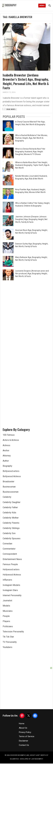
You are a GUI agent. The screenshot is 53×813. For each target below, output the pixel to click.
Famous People (10, 564)
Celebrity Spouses (11, 538)
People (6, 616)
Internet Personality (12, 595)
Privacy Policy (25, 732)
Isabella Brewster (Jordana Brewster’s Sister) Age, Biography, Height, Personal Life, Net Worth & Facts (26, 81)
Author (6, 460)
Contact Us (24, 745)
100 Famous (9, 435)
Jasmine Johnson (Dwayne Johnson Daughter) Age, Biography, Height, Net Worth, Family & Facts (31, 219)
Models (6, 605)
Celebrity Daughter (11, 502)
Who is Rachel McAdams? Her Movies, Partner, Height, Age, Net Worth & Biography (31, 138)
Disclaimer (23, 741)
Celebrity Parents (11, 523)
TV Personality (10, 642)
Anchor (6, 450)
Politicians (8, 626)
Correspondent (10, 554)
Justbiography (37, 759)
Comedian (7, 543)
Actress (6, 445)
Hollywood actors (11, 569)
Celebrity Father (10, 507)
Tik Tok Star (8, 636)
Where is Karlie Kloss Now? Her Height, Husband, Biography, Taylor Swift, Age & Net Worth (32, 165)
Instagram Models (11, 585)
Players (6, 621)
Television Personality (13, 631)
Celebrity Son (9, 533)
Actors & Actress (11, 440)
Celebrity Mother (11, 517)
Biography (7, 466)
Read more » (11, 109)
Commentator (9, 548)
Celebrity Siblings (11, 528)
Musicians (8, 611)
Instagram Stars (10, 590)
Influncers (7, 580)
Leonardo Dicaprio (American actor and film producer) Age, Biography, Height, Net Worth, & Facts (32, 273)
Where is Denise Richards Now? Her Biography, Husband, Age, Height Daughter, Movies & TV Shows (30, 151)
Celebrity (7, 497)
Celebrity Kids (9, 512)
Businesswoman (10, 492)
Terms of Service (26, 736)
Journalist (7, 600)
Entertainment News (12, 559)
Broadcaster (8, 481)
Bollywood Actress (12, 476)
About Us (23, 728)
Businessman (9, 486)
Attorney (7, 455)
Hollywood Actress (12, 574)
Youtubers (7, 647)
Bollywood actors (11, 471)
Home (21, 723)
